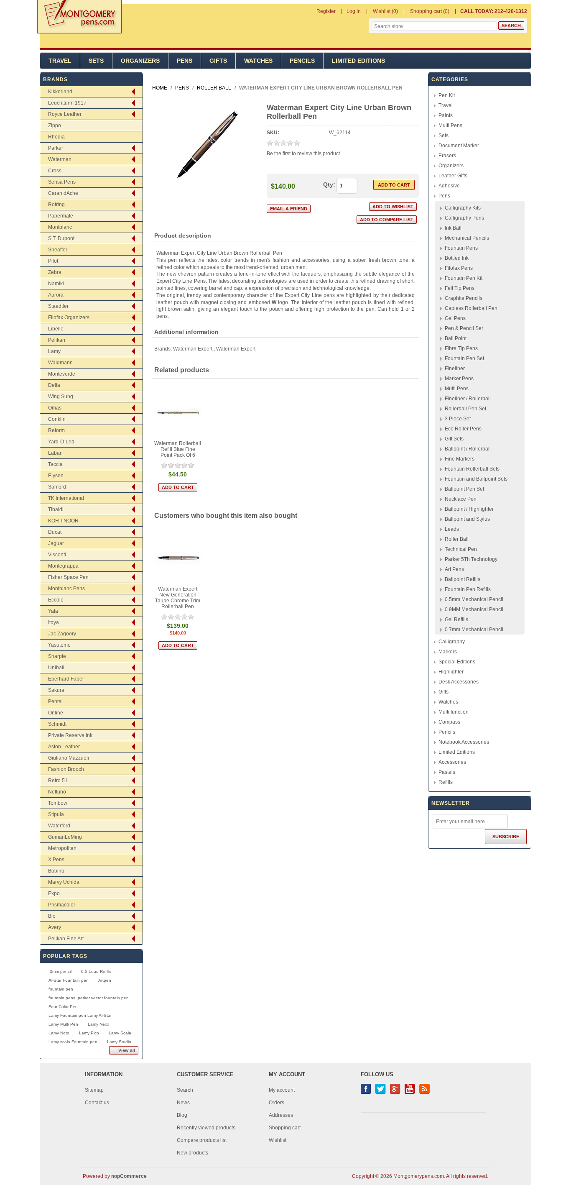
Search (185, 1090)
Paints (445, 115)
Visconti (57, 555)
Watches (258, 60)
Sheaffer (57, 250)
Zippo (54, 125)
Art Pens (454, 569)
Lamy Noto (58, 1033)
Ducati (55, 532)
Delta (54, 385)
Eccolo (56, 600)
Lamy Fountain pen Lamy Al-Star (80, 1015)
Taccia (55, 464)
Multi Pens (450, 125)
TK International (66, 498)
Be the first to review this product (303, 153)
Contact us (97, 1103)
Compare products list (202, 1140)
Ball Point (455, 338)
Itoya (53, 622)
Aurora (56, 295)
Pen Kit (446, 95)
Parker (55, 148)
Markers (447, 652)
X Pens (56, 860)
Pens (184, 60)
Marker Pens (459, 378)
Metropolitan (62, 848)
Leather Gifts (452, 176)
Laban (55, 453)
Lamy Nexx (98, 1024)
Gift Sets (454, 439)
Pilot (53, 261)
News (183, 1103)
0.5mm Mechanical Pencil (474, 599)
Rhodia (56, 137)
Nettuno (57, 792)
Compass (449, 722)
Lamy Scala (120, 1033)
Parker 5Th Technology (471, 559)
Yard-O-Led (61, 442)
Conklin (57, 419)
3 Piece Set (458, 419)
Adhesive (449, 186)
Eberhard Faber (66, 679)
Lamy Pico (89, 1033)
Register (326, 11)
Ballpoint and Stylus (467, 519)
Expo (54, 893)
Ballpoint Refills (462, 579)
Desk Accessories (458, 682)
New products (192, 1153)
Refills (445, 782)
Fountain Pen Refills (468, 589)
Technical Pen (461, 549)
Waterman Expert (192, 349)
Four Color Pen (63, 1006)
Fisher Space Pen (68, 577)
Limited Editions (358, 60)
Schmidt (57, 724)
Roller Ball (457, 539)
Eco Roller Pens (463, 429)
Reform (56, 430)
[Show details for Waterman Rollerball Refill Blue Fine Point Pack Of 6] (177, 412)
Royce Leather (65, 114)
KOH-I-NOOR (63, 521)
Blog (182, 1115)
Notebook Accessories (463, 742)
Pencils (302, 60)
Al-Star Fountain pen (68, 980)
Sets (96, 60)
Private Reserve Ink (70, 735)
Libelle (56, 329)
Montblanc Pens (66, 588)
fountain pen (60, 989)
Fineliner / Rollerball (468, 399)
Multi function (453, 712)
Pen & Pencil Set (464, 328)
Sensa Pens (62, 182)
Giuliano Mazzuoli (68, 758)
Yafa (53, 611)
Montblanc (60, 227)
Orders (276, 1103)
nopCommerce (129, 1176)
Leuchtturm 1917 (67, 103)
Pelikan (56, 340)
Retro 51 (58, 780)
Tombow (57, 803)
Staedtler (58, 306)
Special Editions (456, 662)
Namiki (56, 284)
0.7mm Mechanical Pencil (474, 629)
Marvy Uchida (63, 882)
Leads (452, 529)
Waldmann (60, 363)
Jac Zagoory (62, 634)
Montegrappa (63, 566)
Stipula (56, 814)
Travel (59, 60)
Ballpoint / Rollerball (468, 449)
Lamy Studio (119, 1041)
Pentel (55, 701)
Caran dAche (63, 193)
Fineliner (455, 368)
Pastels (446, 772)
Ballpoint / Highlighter (469, 509)
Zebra (54, 272)
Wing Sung (60, 396)
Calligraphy (451, 642)
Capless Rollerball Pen (471, 308)
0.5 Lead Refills (96, 971)
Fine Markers (459, 459)
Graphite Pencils (463, 298)
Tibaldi (56, 509)
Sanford (57, 487)
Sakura (56, 690)
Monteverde (61, 374)
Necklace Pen (461, 499)
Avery (54, 927)
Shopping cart (285, 1128)
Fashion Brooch (66, 769)
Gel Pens (455, 318)
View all (126, 1050)
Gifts (218, 60)
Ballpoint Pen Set (464, 489)
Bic (51, 916)
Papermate (60, 216)
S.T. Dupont (61, 238)
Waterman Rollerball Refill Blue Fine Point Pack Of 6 (177, 449)
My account (282, 1090)
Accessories (452, 762)
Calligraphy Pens (464, 218)
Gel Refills (456, 619)
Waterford (59, 826)
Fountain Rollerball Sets (472, 469)
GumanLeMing (65, 837)
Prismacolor (61, 905)
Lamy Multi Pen (63, 1024)
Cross (54, 171)
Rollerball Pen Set (465, 409)
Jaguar (56, 543)
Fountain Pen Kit (463, 278)
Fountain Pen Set (464, 358)
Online (55, 713)
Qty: (329, 184)
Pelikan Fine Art (66, 939)
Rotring (56, 204)
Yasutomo (59, 645)
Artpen (104, 980)
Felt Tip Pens (459, 288)
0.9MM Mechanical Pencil (474, 609)
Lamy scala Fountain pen (72, 1041)
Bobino (56, 871)
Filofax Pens (459, 268)
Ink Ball (453, 228)
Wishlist (277, 1140)
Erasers (447, 156)
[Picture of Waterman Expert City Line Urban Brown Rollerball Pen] (207, 192)
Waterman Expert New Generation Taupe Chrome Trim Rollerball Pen (177, 597)
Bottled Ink (457, 258)
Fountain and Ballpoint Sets (476, 479)
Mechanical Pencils (467, 238)
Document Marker (458, 145)
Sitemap (94, 1090)
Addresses (281, 1115)
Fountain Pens (461, 248)
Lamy (54, 351)
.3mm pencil (59, 971)
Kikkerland (60, 92)
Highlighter (451, 672)
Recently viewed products (206, 1128)
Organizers (140, 60)
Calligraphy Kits (463, 208)
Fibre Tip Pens (461, 348)
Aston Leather (64, 747)
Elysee (56, 476)
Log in (354, 11)
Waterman (59, 159)
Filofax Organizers (68, 317)
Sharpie (57, 656)
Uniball (56, 668)
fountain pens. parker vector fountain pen (88, 998)
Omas (54, 408)
